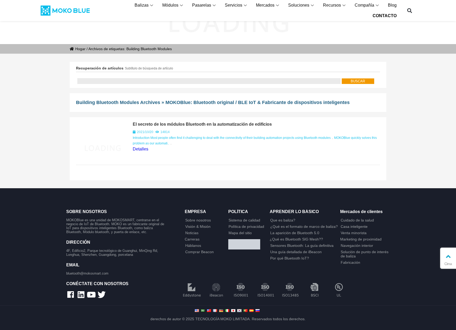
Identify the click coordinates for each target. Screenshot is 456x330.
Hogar (80, 49)
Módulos (170, 5)
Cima (448, 264)
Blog (392, 5)
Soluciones (298, 5)
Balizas (142, 5)
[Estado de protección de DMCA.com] (246, 244)
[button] (409, 10)
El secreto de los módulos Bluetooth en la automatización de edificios (202, 124)
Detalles (140, 149)
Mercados (265, 5)
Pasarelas (201, 5)
